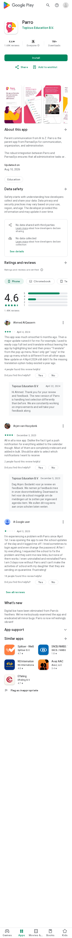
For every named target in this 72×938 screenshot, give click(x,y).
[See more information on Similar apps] (65, 638)
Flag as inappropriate (21, 690)
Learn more (22, 228)
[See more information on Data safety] (65, 189)
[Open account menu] (65, 5)
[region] (36, 43)
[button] (38, 45)
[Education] (13, 179)
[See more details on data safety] (17, 251)
